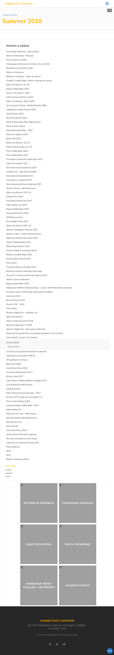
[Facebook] (50, 644)
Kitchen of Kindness (39, 503)
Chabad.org (50, 635)
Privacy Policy (72, 635)
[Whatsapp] (57, 644)
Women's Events (77, 585)
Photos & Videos (10, 15)
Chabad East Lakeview (18, 3)
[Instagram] (64, 644)
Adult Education (38, 544)
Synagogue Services (77, 503)
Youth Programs (77, 544)
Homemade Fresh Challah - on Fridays (39, 585)
